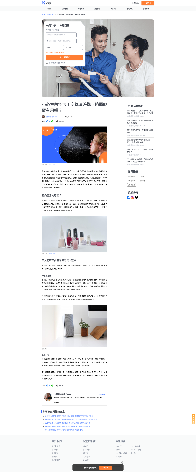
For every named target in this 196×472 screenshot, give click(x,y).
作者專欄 (102, 394)
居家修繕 (97, 9)
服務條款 (55, 457)
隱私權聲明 (56, 460)
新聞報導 (146, 9)
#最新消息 (131, 185)
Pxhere (50, 349)
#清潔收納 (142, 181)
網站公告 (55, 450)
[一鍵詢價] (193, 424)
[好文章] (46, 3)
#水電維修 (131, 181)
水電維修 (81, 9)
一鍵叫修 (148, 3)
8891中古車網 (136, 450)
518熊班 (119, 446)
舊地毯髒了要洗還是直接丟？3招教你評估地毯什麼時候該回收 (67, 423)
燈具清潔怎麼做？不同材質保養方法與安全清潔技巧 (64, 430)
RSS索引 (86, 460)
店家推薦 (65, 9)
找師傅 (85, 446)
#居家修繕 (131, 176)
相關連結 (57, 402)
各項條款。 (62, 63)
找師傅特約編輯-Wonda (53, 117)
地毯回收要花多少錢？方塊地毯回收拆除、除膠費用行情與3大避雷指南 (71, 419)
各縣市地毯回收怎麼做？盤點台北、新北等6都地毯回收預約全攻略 (69, 416)
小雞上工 (119, 450)
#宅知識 (141, 176)
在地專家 (86, 457)
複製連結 (61, 121)
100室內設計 (135, 446)
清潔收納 (113, 9)
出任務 (133, 453)
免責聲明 (55, 453)
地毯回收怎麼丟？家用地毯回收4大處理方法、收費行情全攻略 (67, 426)
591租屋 (119, 457)
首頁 (43, 14)
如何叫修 (86, 450)
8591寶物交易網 (121, 453)
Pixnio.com (51, 165)
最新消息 (130, 9)
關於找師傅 (56, 446)
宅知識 (49, 9)
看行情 (85, 453)
